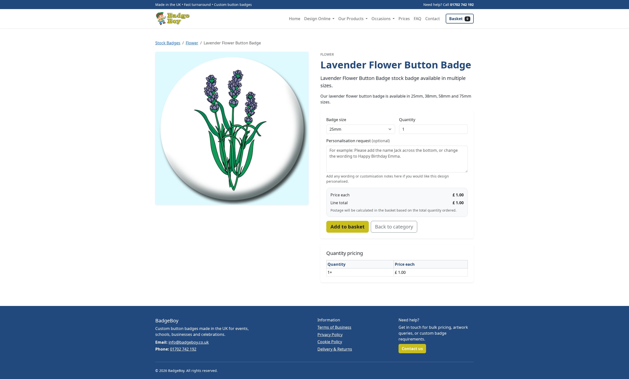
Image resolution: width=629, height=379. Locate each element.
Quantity (407, 119)
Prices (404, 18)
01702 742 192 (462, 4)
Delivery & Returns (334, 349)
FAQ (417, 18)
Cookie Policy (329, 341)
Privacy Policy (330, 334)
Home (294, 18)
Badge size (336, 119)
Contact (432, 18)
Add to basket (347, 226)
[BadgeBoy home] (174, 18)
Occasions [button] (382, 18)
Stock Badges (167, 43)
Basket (458, 18)
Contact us (412, 348)
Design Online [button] (317, 18)
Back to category (394, 226)
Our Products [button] (351, 18)
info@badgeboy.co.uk (189, 342)
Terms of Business (334, 327)
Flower (192, 43)
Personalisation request (358, 140)
